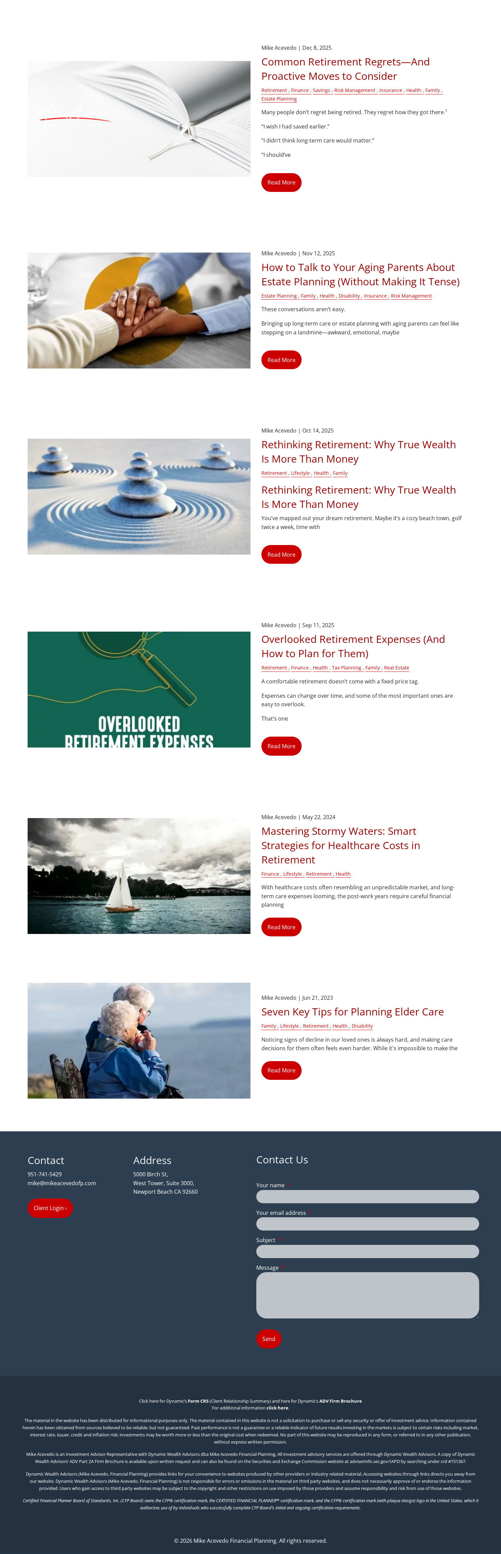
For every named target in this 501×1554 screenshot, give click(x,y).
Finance (300, 667)
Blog (396, 214)
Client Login (459, 214)
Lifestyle (300, 473)
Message (295, 1267)
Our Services (395, 83)
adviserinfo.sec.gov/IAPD (375, 1461)
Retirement (274, 473)
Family (308, 295)
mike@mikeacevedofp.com (62, 1183)
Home (466, 18)
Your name (297, 1185)
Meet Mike (392, 51)
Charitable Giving (401, 149)
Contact (423, 214)
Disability (349, 295)
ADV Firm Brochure (340, 1401)
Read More (281, 360)
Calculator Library (402, 198)
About (387, 34)
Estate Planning (279, 295)
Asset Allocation (399, 132)
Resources (392, 165)
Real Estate (396, 667)
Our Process (395, 67)
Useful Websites (399, 181)
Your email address (308, 1213)
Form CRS (198, 1401)
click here (277, 1408)
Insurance (375, 295)
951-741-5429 (45, 1174)
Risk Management (411, 295)
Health (327, 295)
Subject (293, 1240)
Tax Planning (346, 667)
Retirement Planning (405, 116)
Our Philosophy (436, 51)
